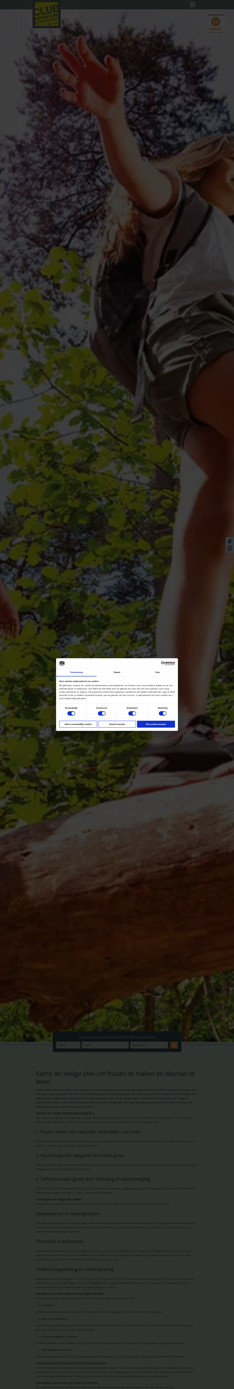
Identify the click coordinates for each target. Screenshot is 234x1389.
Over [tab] (157, 672)
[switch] (102, 713)
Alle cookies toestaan (156, 724)
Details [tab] (117, 672)
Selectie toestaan (117, 724)
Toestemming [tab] (76, 672)
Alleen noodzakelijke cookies (78, 724)
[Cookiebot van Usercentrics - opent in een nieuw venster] (163, 663)
